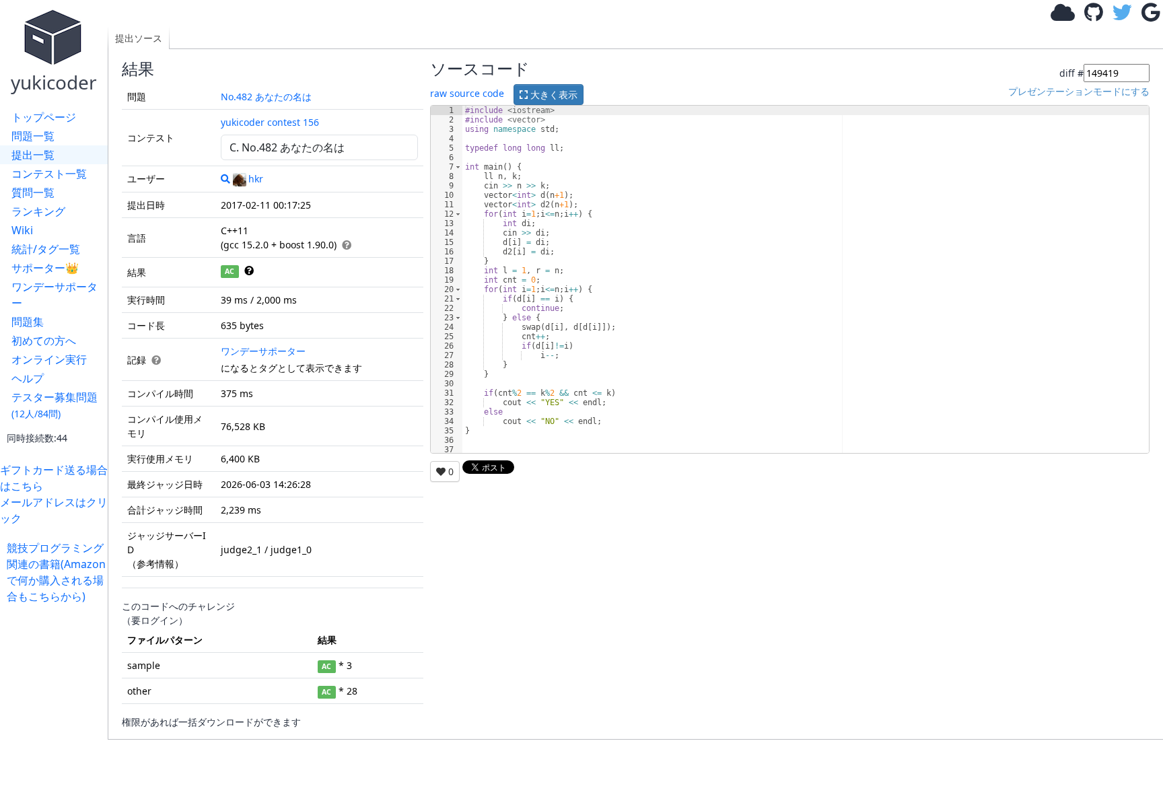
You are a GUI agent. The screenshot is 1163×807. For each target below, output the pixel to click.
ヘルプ (27, 378)
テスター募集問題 (54, 405)
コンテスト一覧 (49, 173)
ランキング (38, 211)
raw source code (467, 93)
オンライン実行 (49, 359)
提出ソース (138, 38)
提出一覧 (33, 154)
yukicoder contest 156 (270, 122)
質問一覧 (33, 192)
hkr (255, 178)
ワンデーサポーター (54, 294)
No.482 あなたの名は (266, 96)
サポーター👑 (45, 267)
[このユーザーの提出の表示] (225, 178)
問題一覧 (33, 136)
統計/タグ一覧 (45, 249)
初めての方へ (43, 340)
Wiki (22, 230)
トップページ (43, 117)
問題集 (27, 321)
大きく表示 (552, 94)
